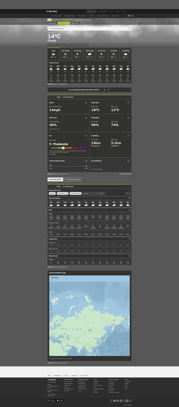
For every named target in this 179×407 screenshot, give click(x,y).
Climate (92, 16)
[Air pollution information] (128, 160)
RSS (126, 388)
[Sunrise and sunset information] (86, 160)
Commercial (111, 383)
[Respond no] (108, 89)
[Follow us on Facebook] (117, 400)
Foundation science (82, 388)
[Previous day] (50, 97)
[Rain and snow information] (129, 256)
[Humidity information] (128, 117)
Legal (126, 385)
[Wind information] (129, 210)
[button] (84, 299)
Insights (95, 390)
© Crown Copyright (127, 405)
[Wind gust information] (86, 102)
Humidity (86, 193)
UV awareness (53, 154)
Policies (126, 379)
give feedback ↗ (79, 19)
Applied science (81, 387)
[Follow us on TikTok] (120, 400)
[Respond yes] (104, 89)
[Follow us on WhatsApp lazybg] (130, 400)
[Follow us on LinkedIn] (127, 400)
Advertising (96, 392)
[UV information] (86, 135)
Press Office (111, 385)
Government (96, 381)
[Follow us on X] (111, 400)
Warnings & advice (69, 16)
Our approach (81, 381)
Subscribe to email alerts (114, 392)
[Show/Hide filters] (129, 190)
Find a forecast (57, 16)
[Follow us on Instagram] (124, 400)
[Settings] (129, 16)
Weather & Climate (68, 379)
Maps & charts (82, 16)
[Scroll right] (129, 62)
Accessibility (127, 381)
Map (75, 23)
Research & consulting (98, 388)
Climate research (82, 385)
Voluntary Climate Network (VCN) (52, 395)
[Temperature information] (129, 239)
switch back (88, 19)
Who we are (111, 381)
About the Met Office (113, 379)
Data (94, 387)
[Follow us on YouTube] (114, 400)
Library (79, 390)
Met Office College (52, 382)
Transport (95, 383)
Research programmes (103, 11)
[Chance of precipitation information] (86, 117)
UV (94, 193)
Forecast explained (125, 173)
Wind (51, 193)
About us (118, 11)
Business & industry (97, 385)
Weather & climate (91, 11)
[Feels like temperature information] (128, 102)
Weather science (82, 383)
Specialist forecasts (102, 16)
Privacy (126, 387)
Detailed (64, 23)
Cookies (126, 383)
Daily (52, 23)
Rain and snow (73, 193)
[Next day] (53, 97)
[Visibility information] (128, 135)
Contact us (111, 390)
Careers (124, 11)
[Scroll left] (125, 62)
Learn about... (115, 16)
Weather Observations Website (53, 391)
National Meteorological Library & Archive (53, 386)
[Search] (128, 28)
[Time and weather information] (129, 198)
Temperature (61, 193)
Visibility (101, 193)
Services (112, 11)
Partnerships (111, 388)
